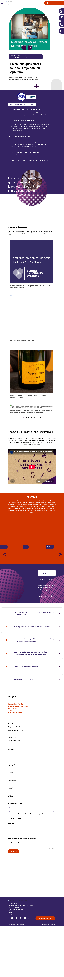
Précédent (3, 553)
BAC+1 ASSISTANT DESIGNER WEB (26, 109)
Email (10, 788)
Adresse (11, 765)
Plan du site (52, 924)
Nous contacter (47, 918)
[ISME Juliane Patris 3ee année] (32, 531)
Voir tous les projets (32, 556)
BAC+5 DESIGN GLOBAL (22, 136)
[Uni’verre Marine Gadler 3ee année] (55, 531)
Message (11, 824)
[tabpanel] (30, 29)
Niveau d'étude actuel (16, 804)
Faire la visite (44, 596)
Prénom (11, 749)
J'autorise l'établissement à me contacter (23, 838)
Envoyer (14, 851)
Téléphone (12, 796)
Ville (10, 773)
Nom (10, 757)
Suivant (59, 553)
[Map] (25, 875)
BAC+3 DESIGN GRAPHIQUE (23, 121)
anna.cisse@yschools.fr (16, 730)
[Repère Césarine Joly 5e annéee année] (9, 531)
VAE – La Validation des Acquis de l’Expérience (26, 153)
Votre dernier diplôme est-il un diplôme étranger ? (26, 814)
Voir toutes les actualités (33, 417)
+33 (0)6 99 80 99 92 (16, 732)
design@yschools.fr (15, 740)
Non (19, 819)
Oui (12, 819)
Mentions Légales (45, 924)
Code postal (13, 780)
